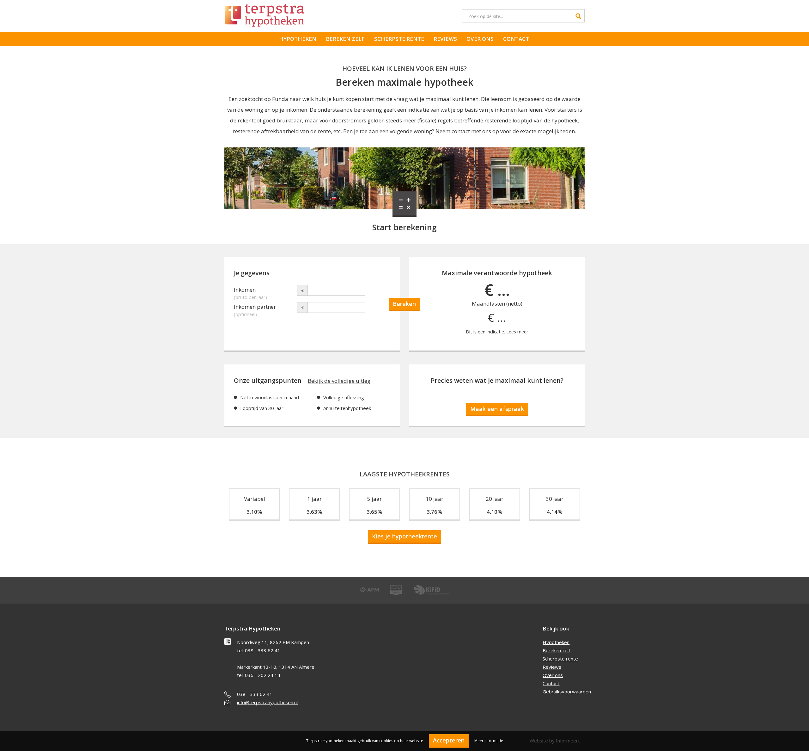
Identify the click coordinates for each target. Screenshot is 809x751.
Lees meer (517, 332)
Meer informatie (488, 740)
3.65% (374, 511)
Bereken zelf (345, 38)
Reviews (445, 38)
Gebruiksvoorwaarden (567, 691)
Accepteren (449, 740)
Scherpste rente (399, 38)
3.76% (434, 511)
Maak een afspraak (497, 409)
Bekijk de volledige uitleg (339, 380)
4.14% (555, 511)
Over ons (480, 38)
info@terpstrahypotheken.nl (267, 702)
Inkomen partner (255, 307)
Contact (516, 38)
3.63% (314, 511)
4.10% (494, 511)
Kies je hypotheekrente (404, 536)
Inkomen (250, 290)
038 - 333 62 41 (254, 694)
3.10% (254, 511)
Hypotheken (297, 38)
